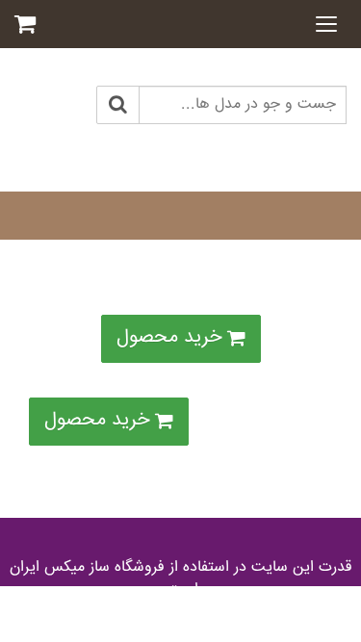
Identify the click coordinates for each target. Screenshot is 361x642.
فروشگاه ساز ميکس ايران (87, 567)
